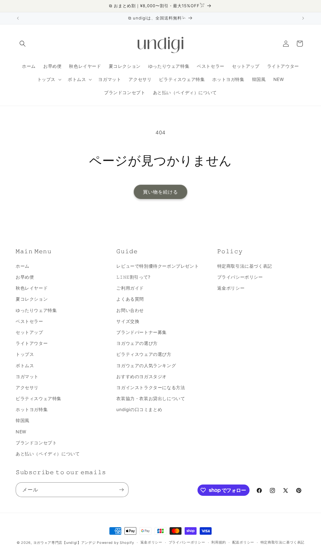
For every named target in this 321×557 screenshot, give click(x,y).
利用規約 (218, 542)
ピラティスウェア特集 (38, 398)
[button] (22, 44)
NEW (21, 431)
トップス (25, 354)
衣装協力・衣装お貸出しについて (150, 398)
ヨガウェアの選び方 (136, 343)
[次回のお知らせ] (303, 18)
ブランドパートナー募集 (141, 332)
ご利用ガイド (130, 288)
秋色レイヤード (32, 288)
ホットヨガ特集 (32, 409)
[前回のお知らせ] (18, 18)
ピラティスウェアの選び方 (143, 354)
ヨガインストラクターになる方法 (150, 387)
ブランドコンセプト (36, 442)
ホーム (22, 266)
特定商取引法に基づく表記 (244, 266)
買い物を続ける (160, 192)
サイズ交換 (127, 321)
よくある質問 (130, 299)
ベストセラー (29, 321)
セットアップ (29, 332)
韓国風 (22, 420)
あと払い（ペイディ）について (48, 453)
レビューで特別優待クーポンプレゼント (157, 266)
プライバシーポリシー (240, 277)
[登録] (121, 489)
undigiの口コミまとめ (139, 409)
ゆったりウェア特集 (36, 310)
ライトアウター (32, 343)
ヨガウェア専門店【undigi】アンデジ (64, 542)
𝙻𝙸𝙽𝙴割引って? (133, 277)
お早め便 (25, 277)
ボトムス (25, 365)
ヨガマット (27, 376)
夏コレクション (32, 299)
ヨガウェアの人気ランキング (146, 365)
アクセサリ (27, 387)
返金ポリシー (231, 288)
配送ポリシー (243, 542)
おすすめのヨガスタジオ (141, 376)
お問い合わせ (130, 310)
